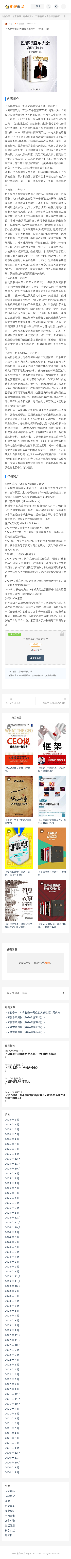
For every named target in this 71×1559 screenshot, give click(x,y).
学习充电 (10, 1516)
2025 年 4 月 (12, 1198)
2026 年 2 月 (12, 1149)
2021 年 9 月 (12, 1409)
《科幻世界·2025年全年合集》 (22, 1067)
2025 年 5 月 (12, 1193)
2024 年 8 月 (12, 1237)
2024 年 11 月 (13, 1222)
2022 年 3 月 (12, 1379)
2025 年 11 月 (13, 1164)
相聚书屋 (16, 17)
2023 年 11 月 (13, 1281)
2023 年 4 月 (12, 1316)
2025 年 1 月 (12, 1213)
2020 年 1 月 (12, 1472)
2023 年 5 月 (12, 1311)
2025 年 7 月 (12, 1183)
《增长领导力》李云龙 (17, 1081)
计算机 (8, 1535)
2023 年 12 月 (13, 1276)
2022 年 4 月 (12, 1374)
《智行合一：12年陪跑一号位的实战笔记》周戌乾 (32, 1012)
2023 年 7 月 (12, 1301)
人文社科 (10, 1491)
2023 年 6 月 (12, 1306)
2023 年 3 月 (12, 1320)
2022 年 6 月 (12, 1365)
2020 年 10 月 (13, 1463)
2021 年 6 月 (12, 1423)
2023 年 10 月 (13, 1286)
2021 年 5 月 (12, 1428)
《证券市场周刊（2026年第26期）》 (25, 1032)
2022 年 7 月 (12, 1360)
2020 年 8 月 (12, 1467)
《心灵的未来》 (13, 703)
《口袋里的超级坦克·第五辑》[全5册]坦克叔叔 (30, 1054)
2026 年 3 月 (12, 1144)
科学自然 (10, 1530)
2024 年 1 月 (12, 1271)
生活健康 (10, 1525)
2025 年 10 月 (13, 1169)
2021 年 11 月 (13, 1399)
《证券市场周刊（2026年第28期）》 (25, 1022)
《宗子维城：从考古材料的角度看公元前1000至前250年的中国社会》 (35, 1096)
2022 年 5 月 (12, 1369)
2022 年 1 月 (12, 1389)
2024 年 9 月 (12, 1232)
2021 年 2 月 (12, 1443)
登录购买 (36, 658)
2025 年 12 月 (13, 1159)
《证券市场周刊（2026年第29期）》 (25, 1017)
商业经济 (27, 17)
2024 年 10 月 (13, 1227)
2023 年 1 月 (12, 1330)
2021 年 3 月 (12, 1438)
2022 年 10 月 (13, 1345)
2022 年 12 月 (13, 1335)
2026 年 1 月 (12, 1154)
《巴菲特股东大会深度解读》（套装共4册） (37, 675)
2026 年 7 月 (12, 1124)
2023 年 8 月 (12, 1296)
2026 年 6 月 (12, 1129)
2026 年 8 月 (12, 1120)
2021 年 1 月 (12, 1448)
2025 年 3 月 (12, 1203)
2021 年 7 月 (12, 1418)
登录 (47, 963)
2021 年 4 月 (12, 1433)
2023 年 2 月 (12, 1325)
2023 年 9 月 (12, 1291)
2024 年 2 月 (12, 1267)
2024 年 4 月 (12, 1257)
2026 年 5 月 (12, 1134)
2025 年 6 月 (12, 1188)
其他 (7, 1501)
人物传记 (10, 1496)
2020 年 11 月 (13, 1458)
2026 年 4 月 (12, 1139)
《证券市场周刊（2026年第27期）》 (25, 1027)
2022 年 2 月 (12, 1384)
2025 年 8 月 (12, 1178)
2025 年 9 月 (12, 1173)
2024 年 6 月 (12, 1247)
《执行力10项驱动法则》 (53, 703)
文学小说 (10, 1520)
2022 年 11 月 (13, 1340)
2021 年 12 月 (13, 1394)
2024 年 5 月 (12, 1252)
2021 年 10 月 (13, 1404)
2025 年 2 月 (12, 1208)
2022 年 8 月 (12, 1355)
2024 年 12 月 (13, 1218)
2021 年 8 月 (12, 1414)
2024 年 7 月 (12, 1242)
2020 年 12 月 (13, 1453)
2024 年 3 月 (12, 1262)
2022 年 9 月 (12, 1350)
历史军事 (10, 1506)
